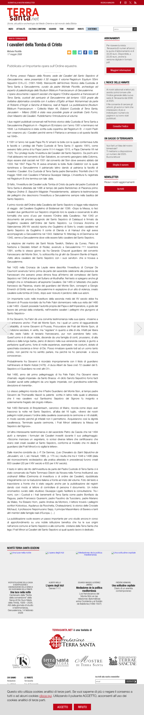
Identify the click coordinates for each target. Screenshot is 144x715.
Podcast (70, 29)
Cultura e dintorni (37, 29)
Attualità (20, 29)
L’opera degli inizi (55, 585)
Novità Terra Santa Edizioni (23, 548)
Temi (61, 29)
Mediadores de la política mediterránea (89, 589)
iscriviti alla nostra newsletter (21, 2)
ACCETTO (62, 707)
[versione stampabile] (96, 52)
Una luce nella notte (20, 592)
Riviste (81, 29)
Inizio (11, 29)
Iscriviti (120, 188)
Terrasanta (28, 681)
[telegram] (80, 52)
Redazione (11, 681)
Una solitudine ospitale (123, 585)
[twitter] (91, 52)
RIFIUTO (82, 707)
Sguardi (52, 29)
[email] (69, 52)
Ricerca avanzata (107, 2)
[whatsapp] (74, 52)
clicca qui (45, 696)
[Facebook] (120, 2)
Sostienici (92, 29)
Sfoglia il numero (121, 164)
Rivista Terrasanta (17, 38)
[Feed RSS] (135, 2)
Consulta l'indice (120, 126)
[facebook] (85, 52)
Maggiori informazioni (121, 70)
